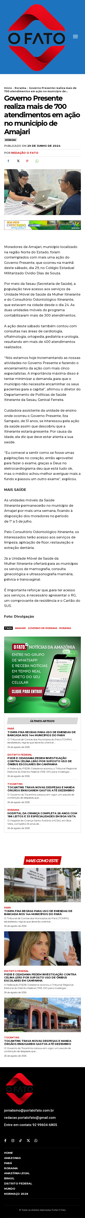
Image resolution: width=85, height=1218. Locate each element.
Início (8, 88)
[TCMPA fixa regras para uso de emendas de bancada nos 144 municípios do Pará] (42, 885)
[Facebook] (8, 161)
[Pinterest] (27, 161)
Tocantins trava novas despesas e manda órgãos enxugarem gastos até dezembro (40, 789)
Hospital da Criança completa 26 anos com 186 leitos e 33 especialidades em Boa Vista (42, 815)
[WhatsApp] (37, 161)
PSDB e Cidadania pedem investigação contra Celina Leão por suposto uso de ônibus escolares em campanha (39, 761)
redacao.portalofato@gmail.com (30, 1118)
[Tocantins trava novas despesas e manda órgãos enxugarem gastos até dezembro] (42, 1015)
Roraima (20, 88)
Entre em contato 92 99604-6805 (30, 1125)
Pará (10, 728)
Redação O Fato (24, 152)
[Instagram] (13, 1141)
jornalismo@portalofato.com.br (29, 1110)
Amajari (20, 628)
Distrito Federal (19, 754)
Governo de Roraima (42, 628)
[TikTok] (20, 1141)
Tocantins (15, 784)
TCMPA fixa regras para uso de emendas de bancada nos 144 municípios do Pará (41, 733)
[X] (18, 161)
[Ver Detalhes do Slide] (42, 225)
